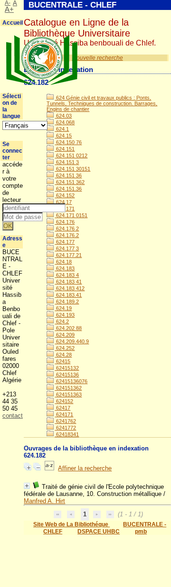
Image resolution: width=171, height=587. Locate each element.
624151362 (68, 388)
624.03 (63, 116)
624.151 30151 (72, 169)
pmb (141, 531)
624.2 (62, 321)
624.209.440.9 (72, 341)
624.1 (62, 129)
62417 (62, 408)
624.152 (65, 195)
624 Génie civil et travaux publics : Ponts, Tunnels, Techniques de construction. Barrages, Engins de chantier (102, 103)
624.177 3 (67, 248)
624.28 (63, 355)
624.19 (63, 308)
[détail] (27, 486)
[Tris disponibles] (49, 468)
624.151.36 (68, 189)
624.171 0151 (71, 215)
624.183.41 (68, 295)
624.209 (65, 335)
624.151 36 (68, 175)
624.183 (65, 268)
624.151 (65, 149)
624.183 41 (68, 281)
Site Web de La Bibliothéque (71, 524)
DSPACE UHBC (98, 531)
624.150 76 (68, 142)
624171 (64, 414)
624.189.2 (67, 301)
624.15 (63, 135)
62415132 (67, 368)
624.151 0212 (71, 155)
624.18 (63, 262)
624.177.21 (68, 255)
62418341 (67, 434)
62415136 (67, 374)
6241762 (65, 421)
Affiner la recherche (85, 468)
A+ (9, 9)
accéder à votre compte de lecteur (12, 182)
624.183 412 (70, 288)
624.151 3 (67, 162)
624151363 (68, 394)
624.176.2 (67, 235)
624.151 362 (70, 182)
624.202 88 (68, 328)
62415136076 (71, 381)
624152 (64, 401)
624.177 (65, 242)
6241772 (65, 428)
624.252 (65, 348)
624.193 (65, 315)
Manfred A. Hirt (44, 500)
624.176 (65, 222)
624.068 (65, 122)
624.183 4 (67, 275)
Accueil (12, 22)
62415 (62, 361)
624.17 (63, 202)
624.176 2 (67, 228)
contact (12, 415)
